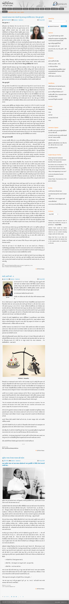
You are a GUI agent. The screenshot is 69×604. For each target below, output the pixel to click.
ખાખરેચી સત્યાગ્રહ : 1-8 (53, 140)
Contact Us (64, 602)
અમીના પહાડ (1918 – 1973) (54, 64)
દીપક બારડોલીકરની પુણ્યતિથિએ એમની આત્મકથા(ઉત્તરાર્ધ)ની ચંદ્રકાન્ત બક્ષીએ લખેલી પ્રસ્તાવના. (56, 71)
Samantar (47, 8)
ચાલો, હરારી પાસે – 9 (8, 276)
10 (11, 596)
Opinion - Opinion (18, 20)
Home (4, 8)
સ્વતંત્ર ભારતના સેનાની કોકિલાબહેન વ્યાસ (57, 204)
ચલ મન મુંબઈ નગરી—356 (53, 46)
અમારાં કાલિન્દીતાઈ (52, 201)
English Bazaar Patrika (17, 8)
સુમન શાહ (6, 279)
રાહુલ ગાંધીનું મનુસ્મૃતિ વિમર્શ (54, 43)
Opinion (9, 8)
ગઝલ (49, 112)
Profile (42, 8)
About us (5, 11)
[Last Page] (23, 597)
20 (13, 596)
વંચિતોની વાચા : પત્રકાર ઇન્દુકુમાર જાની (56, 198)
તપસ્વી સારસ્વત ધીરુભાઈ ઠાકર (55, 191)
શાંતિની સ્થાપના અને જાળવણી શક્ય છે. (56, 86)
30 (16, 596)
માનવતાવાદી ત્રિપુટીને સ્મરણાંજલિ (55, 99)
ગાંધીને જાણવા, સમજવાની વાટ (54, 76)
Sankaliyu (61, 8)
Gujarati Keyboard (54, 26)
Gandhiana (32, 8)
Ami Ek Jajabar (54, 8)
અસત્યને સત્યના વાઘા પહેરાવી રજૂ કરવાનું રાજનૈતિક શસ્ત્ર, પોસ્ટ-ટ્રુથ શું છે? (23, 17)
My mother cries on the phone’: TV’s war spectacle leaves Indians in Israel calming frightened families (57, 166)
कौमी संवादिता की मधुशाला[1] (55, 89)
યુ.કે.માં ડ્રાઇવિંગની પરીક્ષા (53, 61)
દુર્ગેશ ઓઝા (6, 460)
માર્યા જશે (50, 115)
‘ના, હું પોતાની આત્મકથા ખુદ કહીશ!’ (56, 36)
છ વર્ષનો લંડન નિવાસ (53, 66)
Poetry (37, 8)
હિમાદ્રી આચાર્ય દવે (7, 20)
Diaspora (25, 8)
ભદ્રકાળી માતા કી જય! (53, 147)
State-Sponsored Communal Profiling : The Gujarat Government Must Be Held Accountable (57, 160)
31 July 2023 (42, 20)
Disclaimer (57, 602)
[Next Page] (20, 597)
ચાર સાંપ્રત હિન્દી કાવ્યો (53, 118)
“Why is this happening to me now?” (57, 171)
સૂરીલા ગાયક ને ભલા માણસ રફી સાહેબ (13, 458)
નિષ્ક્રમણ (50, 109)
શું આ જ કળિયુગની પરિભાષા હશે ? (56, 92)
